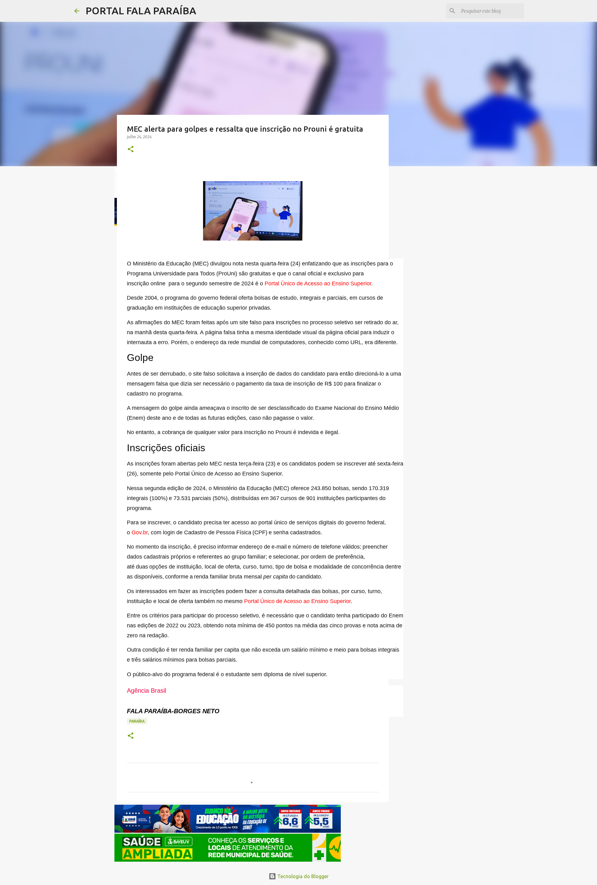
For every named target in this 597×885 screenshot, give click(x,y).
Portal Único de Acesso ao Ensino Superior (318, 283)
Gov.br (140, 532)
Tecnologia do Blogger (302, 876)
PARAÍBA (137, 721)
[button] (130, 149)
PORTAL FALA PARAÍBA (141, 10)
